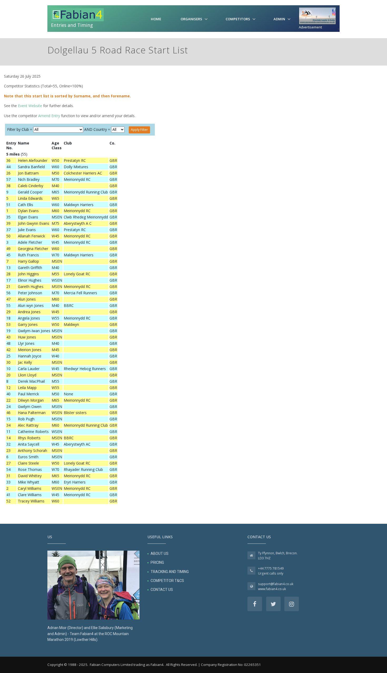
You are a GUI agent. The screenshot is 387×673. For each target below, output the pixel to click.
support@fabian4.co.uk (275, 584)
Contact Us (162, 589)
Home (156, 19)
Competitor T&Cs (167, 581)
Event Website (30, 105)
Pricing (157, 562)
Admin (279, 19)
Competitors (238, 19)
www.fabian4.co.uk (272, 589)
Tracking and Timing (170, 572)
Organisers (191, 19)
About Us (159, 553)
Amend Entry (49, 115)
